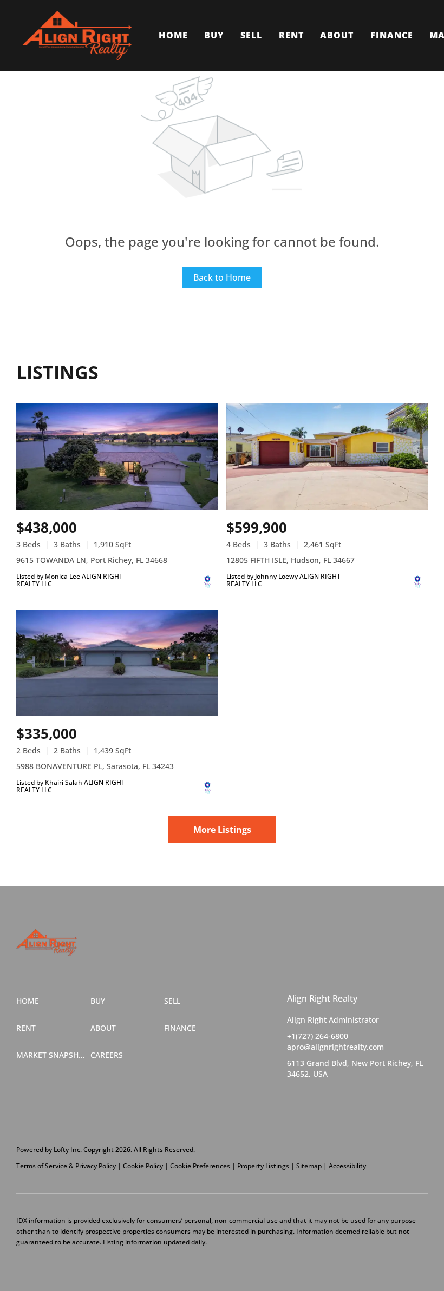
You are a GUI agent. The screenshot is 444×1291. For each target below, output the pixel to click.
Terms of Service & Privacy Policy (66, 1165)
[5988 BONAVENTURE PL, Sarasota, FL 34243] (117, 663)
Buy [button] (214, 35)
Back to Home (222, 277)
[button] (77, 35)
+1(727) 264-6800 (317, 1036)
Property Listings (263, 1165)
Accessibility (347, 1165)
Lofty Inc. (68, 1149)
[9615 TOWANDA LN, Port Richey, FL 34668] (117, 456)
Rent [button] (291, 35)
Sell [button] (251, 35)
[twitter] (317, 1098)
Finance (392, 35)
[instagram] (338, 1098)
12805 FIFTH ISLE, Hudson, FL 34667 (290, 560)
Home (173, 35)
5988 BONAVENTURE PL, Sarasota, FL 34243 (95, 766)
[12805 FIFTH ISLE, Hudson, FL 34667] (327, 456)
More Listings (222, 830)
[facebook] (295, 1098)
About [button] (337, 35)
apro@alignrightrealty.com (335, 1047)
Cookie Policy (143, 1165)
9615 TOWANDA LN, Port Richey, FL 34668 (91, 560)
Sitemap (309, 1165)
